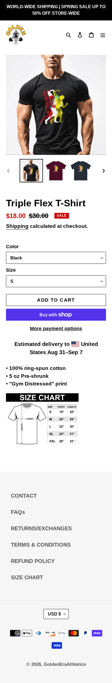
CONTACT (24, 496)
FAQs (18, 512)
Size (11, 270)
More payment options (56, 328)
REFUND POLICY (33, 561)
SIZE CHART (27, 577)
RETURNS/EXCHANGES (41, 528)
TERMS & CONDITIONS (41, 545)
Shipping (17, 226)
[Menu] (102, 34)
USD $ (54, 614)
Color (12, 246)
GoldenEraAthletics (65, 664)
